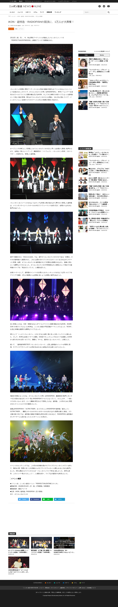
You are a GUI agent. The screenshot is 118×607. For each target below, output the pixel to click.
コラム (35, 12)
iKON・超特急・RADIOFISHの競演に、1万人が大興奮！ (41, 21)
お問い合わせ (82, 587)
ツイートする (23, 499)
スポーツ (28, 12)
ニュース (20, 12)
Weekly (102, 55)
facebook (99, 6)
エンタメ (12, 12)
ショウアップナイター (63, 1)
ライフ (42, 12)
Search (108, 12)
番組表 (20, 1)
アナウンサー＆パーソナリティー (33, 1)
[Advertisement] (94, 32)
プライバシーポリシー (71, 587)
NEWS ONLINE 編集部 (15, 25)
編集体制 (62, 587)
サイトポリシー (55, 587)
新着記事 (49, 12)
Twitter (104, 6)
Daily (86, 55)
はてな (59, 499)
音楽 (16, 28)
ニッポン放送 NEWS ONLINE (28, 6)
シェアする (35, 499)
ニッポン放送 (13, 1)
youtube (108, 6)
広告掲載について (91, 587)
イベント (74, 1)
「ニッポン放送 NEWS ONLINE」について (33, 587)
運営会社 (47, 587)
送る (47, 499)
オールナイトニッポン (50, 1)
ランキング (58, 12)
